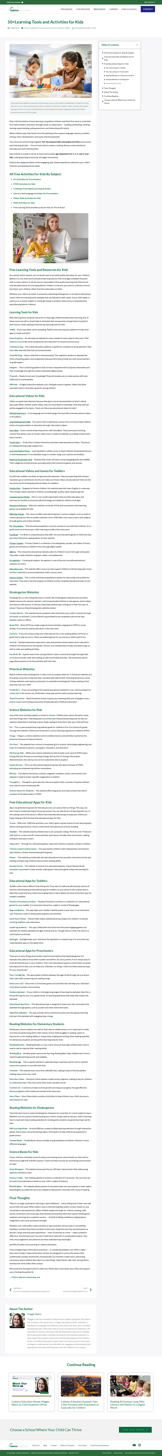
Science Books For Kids (113, 83)
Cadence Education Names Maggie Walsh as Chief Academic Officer (30, 1403)
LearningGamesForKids (20, 422)
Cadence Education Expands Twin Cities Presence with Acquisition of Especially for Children (80, 1404)
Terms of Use (118, 1453)
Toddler (67, 28)
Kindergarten (33, 28)
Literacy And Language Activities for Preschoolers (35, 193)
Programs (66, 9)
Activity (26, 28)
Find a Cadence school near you (26, 1277)
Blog (45, 1445)
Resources (99, 9)
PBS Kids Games (16, 514)
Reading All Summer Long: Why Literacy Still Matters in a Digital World (127, 1404)
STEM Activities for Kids (24, 184)
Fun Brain (13, 534)
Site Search (148, 2)
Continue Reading (111, 96)
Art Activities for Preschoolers (27, 179)
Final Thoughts (110, 88)
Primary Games (16, 543)
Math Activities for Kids (24, 203)
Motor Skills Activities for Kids (27, 198)
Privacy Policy (107, 1453)
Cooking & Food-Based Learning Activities (32, 188)
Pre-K (55, 28)
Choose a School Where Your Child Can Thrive (119, 101)
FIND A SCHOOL (129, 9)
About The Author (111, 92)
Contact (148, 9)
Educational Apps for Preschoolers (117, 72)
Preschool (60, 28)
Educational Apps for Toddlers (116, 68)
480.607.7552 (73, 1453)
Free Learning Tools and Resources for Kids (119, 58)
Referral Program (67, 1445)
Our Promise (83, 9)
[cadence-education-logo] (19, 9)
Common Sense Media (19, 497)
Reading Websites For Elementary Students (120, 75)
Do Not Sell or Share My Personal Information (140, 1453)
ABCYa (12, 552)
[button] (137, 45)
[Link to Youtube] (134, 1445)
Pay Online (82, 1445)
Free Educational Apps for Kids (116, 64)
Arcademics (14, 560)
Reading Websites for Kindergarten (117, 79)
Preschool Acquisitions (100, 1445)
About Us (36, 1445)
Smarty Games (16, 577)
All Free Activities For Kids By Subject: (119, 53)
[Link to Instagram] (139, 1445)
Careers (113, 9)
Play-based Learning (45, 28)
